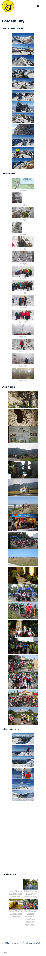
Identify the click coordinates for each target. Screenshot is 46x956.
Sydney (39, 943)
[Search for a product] (38, 6)
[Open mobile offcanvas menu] (43, 6)
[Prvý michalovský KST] (8, 6)
